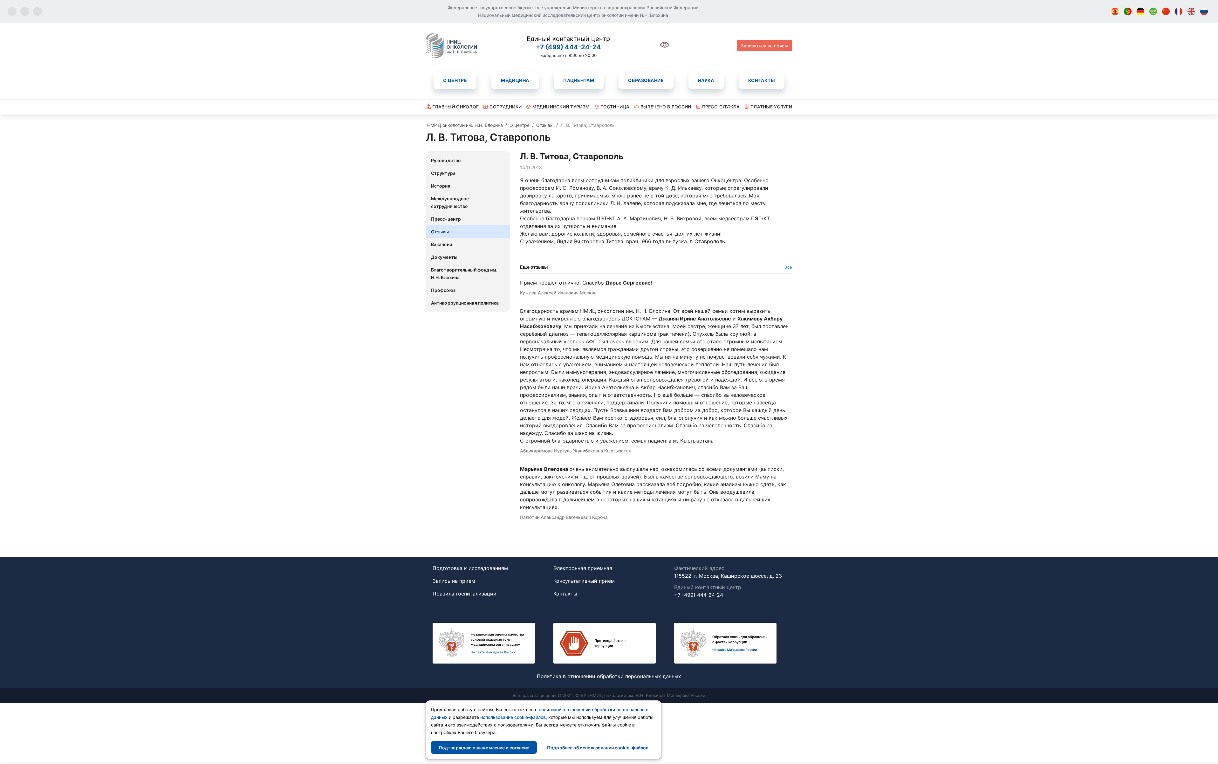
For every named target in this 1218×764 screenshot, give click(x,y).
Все (788, 267)
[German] (1140, 11)
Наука (706, 80)
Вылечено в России (665, 106)
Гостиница (615, 106)
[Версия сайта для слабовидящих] (664, 48)
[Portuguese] (1127, 11)
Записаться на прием (764, 45)
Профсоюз (443, 290)
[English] (1191, 11)
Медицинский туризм (561, 106)
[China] (1166, 11)
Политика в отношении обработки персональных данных (609, 676)
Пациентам (578, 80)
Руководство (446, 160)
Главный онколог (455, 106)
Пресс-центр (446, 219)
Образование (646, 80)
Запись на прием (454, 581)
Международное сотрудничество (450, 202)
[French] (1178, 11)
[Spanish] (1115, 11)
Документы (444, 257)
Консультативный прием (584, 581)
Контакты (761, 80)
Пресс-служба (721, 106)
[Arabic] (1153, 11)
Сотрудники (505, 106)
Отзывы (440, 231)
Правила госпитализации (464, 593)
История (440, 186)
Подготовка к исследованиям (470, 568)
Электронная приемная (582, 568)
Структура (443, 173)
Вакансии (441, 244)
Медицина (515, 80)
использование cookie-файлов (513, 717)
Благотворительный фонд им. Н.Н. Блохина (464, 273)
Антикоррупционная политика (465, 303)
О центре (455, 80)
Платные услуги (771, 106)
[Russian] (1204, 11)
